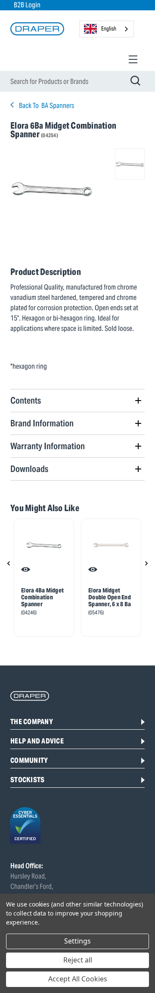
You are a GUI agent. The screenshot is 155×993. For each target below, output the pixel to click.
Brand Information (42, 423)
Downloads (29, 469)
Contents (25, 400)
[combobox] (106, 29)
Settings (77, 941)
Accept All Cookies (77, 979)
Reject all (77, 960)
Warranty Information (47, 446)
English (108, 28)
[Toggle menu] (133, 59)
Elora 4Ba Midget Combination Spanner (42, 597)
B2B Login (27, 4)
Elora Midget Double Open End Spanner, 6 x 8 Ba (109, 597)
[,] (43, 545)
